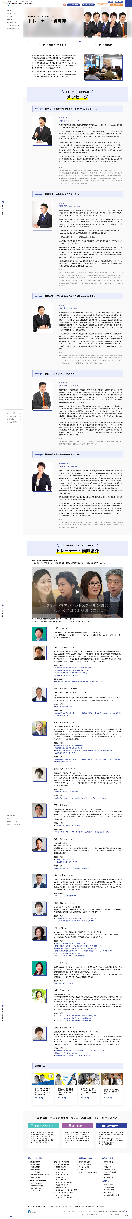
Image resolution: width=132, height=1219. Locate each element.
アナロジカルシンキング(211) (65, 859)
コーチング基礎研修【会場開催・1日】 (68, 953)
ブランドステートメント (87, 1164)
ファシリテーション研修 (64, 1198)
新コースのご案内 (56, 1206)
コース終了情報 (109, 1190)
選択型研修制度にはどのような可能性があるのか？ (72, 868)
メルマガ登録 (100, 1206)
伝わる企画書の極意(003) (63, 707)
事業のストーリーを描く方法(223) (66, 1053)
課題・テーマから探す (62, 1162)
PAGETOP (126, 1214)
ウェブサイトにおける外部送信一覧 (96, 1211)
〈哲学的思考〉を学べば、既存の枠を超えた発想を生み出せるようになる (79, 681)
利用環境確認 (113, 1211)
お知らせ (110, 2)
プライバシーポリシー (70, 1211)
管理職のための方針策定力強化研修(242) (68, 748)
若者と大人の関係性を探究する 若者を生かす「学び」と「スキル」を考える (80, 798)
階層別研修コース (62, 1185)
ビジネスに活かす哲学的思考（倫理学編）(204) (71, 673)
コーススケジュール (13, 26)
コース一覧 (31, 1206)
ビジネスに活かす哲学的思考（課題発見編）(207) (71, 670)
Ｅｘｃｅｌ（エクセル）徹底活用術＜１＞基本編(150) (73, 1018)
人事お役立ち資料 (12, 824)
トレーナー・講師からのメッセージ (52, 44)
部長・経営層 (35, 1177)
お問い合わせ (89, 5)
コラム (106, 1164)
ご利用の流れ (11, 419)
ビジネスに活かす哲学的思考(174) (66, 675)
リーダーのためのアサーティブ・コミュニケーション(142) (74, 921)
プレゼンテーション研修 (64, 1192)
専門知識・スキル (37, 1188)
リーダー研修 (35, 1172)
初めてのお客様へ (85, 1162)
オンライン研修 (61, 1180)
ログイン (103, 5)
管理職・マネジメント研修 (40, 1175)
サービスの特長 (11, 416)
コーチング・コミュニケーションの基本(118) (70, 956)
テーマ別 (9, 17)
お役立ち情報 (11, 815)
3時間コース (10, 20)
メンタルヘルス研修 (63, 1195)
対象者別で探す (35, 1162)
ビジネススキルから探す (38, 1180)
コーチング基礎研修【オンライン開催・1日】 (70, 943)
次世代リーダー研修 (63, 1164)
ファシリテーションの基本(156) (66, 896)
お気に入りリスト (68, 1206)
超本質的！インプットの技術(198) (66, 792)
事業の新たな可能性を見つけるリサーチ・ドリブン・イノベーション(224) (80, 1050)
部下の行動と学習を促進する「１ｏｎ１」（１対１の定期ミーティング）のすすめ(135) (84, 951)
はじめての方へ (11, 413)
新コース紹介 (108, 1185)
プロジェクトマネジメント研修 (66, 1190)
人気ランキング (11, 23)
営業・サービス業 (62, 1175)
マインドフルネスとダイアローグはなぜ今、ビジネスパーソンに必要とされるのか (82, 832)
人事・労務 (60, 1172)
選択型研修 (60, 1177)
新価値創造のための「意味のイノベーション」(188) (72, 1055)
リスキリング (35, 1191)
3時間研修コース (61, 1187)
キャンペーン (108, 1192)
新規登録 (117, 5)
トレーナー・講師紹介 (102, 44)
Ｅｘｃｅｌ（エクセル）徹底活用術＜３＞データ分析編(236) (75, 1016)
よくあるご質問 (11, 422)
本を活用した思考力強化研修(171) (66, 862)
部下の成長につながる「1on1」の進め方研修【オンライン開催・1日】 (79, 946)
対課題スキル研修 (37, 1186)
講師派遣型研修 (11, 29)
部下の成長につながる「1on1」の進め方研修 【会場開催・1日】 (77, 948)
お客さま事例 (108, 1162)
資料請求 (75, 5)
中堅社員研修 (35, 1169)
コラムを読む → (40, 1098)
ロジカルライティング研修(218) (66, 983)
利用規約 (81, 1211)
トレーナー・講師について (88, 1172)
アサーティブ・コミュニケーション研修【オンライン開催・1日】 (77, 918)
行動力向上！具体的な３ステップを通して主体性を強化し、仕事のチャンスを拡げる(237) (85, 750)
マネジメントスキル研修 (64, 1182)
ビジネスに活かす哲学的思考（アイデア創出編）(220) (73, 668)
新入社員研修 (35, 1164)
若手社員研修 (35, 1167)
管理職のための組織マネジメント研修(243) (69, 745)
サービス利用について (111, 1195)
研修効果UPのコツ (110, 1169)
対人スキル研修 (36, 1183)
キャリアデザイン (62, 1169)
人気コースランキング (42, 1206)
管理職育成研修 (61, 1167)
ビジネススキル (11, 14)
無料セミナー (11, 821)
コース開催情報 (109, 1187)
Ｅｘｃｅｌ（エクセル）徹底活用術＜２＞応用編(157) (73, 1021)
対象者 (9, 11)
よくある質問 (119, 2)
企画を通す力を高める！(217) (65, 753)
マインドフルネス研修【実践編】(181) (68, 825)
